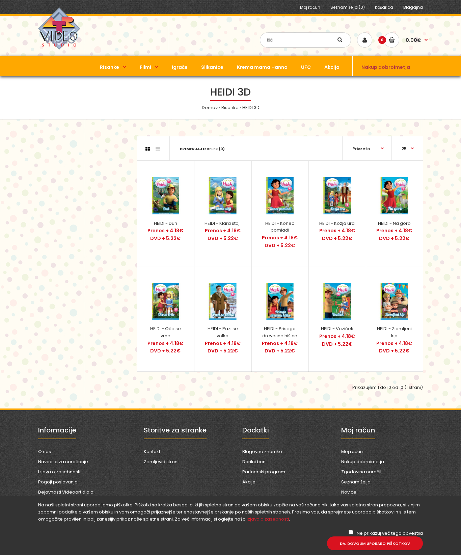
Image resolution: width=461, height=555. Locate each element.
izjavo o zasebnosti (268, 519)
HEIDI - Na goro (394, 223)
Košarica (384, 7)
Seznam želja (356, 482)
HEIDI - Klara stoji (223, 223)
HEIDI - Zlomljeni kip (394, 332)
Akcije (248, 482)
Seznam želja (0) (347, 7)
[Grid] (147, 149)
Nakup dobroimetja (362, 461)
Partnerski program (263, 472)
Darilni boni (254, 461)
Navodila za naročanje (63, 461)
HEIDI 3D (251, 107)
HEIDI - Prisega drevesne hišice (279, 332)
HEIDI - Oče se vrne (165, 332)
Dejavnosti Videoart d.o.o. (66, 492)
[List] (158, 149)
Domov (210, 107)
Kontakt (152, 451)
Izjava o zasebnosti (59, 472)
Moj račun (310, 7)
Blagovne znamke (262, 451)
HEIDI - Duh (165, 223)
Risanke (230, 107)
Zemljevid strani (161, 461)
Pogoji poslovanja (58, 482)
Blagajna (413, 7)
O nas (44, 451)
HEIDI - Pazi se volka (223, 332)
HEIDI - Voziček (337, 328)
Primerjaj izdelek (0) (202, 149)
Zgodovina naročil (361, 472)
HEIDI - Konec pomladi (279, 227)
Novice (348, 492)
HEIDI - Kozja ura (337, 223)
